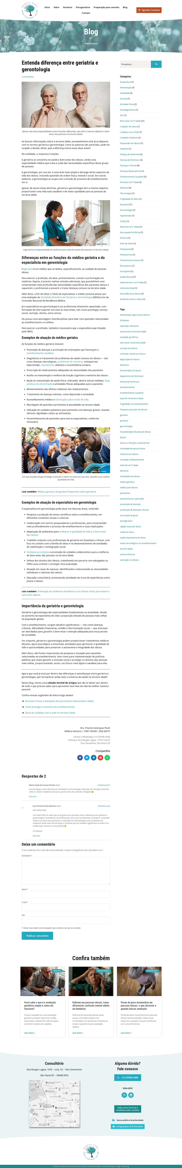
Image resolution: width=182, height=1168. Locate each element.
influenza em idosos (129, 454)
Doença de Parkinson (130, 160)
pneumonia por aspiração (132, 498)
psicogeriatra (126, 521)
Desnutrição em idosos (130, 370)
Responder (32, 796)
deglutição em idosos (130, 359)
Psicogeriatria (83, 7)
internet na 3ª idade (129, 465)
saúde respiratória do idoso (133, 537)
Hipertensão (126, 215)
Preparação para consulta (106, 7)
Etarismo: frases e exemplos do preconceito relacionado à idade (59, 701)
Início (47, 7)
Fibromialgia (125, 193)
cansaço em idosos (128, 348)
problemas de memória (70, 361)
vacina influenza (127, 554)
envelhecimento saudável (40, 353)
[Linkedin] (131, 1095)
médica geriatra (127, 482)
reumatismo (47, 364)
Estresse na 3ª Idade (129, 182)
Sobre (56, 7)
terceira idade (126, 548)
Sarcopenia (125, 271)
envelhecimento (127, 387)
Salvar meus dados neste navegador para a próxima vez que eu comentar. (52, 928)
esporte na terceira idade (131, 398)
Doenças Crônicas (128, 165)
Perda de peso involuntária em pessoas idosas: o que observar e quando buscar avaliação (138, 1005)
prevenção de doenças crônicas (134, 509)
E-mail (25, 902)
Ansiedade (125, 93)
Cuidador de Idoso (128, 126)
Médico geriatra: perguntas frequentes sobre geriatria (67, 491)
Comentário (27, 856)
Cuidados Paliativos (129, 137)
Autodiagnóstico (127, 109)
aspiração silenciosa (129, 326)
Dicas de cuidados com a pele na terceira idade (50, 712)
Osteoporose (126, 254)
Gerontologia (126, 210)
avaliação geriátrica (129, 337)
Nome (25, 889)
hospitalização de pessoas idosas (135, 431)
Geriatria (67, 7)
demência (124, 365)
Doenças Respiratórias (130, 171)
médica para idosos (129, 487)
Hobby (123, 221)
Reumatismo (126, 265)
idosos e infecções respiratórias (134, 443)
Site (23, 915)
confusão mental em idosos (132, 353)
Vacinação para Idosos (130, 293)
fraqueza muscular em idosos (133, 409)
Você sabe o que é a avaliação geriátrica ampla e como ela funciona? (40, 1005)
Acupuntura (125, 82)
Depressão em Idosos (130, 143)
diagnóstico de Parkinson (131, 376)
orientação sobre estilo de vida (71, 399)
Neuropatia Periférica (130, 232)
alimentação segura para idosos (135, 314)
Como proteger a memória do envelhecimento (50, 706)
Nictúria (123, 238)
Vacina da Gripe (127, 288)
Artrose (123, 98)
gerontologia (126, 426)
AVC (122, 115)
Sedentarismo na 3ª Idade (132, 282)
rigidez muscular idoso (130, 526)
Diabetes (124, 148)
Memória (124, 470)
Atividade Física (127, 104)
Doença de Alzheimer (130, 154)
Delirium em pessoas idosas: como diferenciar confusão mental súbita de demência (90, 1005)
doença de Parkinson (129, 381)
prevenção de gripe (129, 515)
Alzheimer (124, 320)
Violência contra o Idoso (131, 299)
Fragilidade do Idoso (129, 199)
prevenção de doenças (130, 504)
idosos (123, 437)
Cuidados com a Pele (129, 132)
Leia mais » (29, 1033)
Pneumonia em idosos (130, 260)
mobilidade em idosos (130, 476)
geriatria (124, 420)
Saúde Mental (126, 277)
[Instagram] (124, 1095)
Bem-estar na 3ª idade (130, 121)
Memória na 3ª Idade (129, 226)
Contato (86, 13)
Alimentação (125, 87)
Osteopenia (125, 249)
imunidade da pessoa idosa (132, 448)
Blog (125, 7)
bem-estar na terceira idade (133, 342)
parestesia (125, 493)
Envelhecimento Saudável (131, 176)
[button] (80, 757)
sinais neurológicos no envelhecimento (138, 543)
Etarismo (124, 187)
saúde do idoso (127, 532)
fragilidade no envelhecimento (134, 404)
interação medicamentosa (132, 459)
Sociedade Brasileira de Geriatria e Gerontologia (66, 297)
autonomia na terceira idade (133, 331)
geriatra (28, 268)
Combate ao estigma (38, 552)
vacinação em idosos (129, 560)
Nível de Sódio (126, 243)
